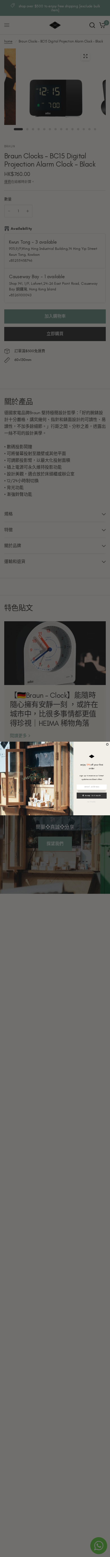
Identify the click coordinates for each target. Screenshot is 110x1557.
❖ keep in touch (91, 795)
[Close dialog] (107, 744)
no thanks (91, 802)
